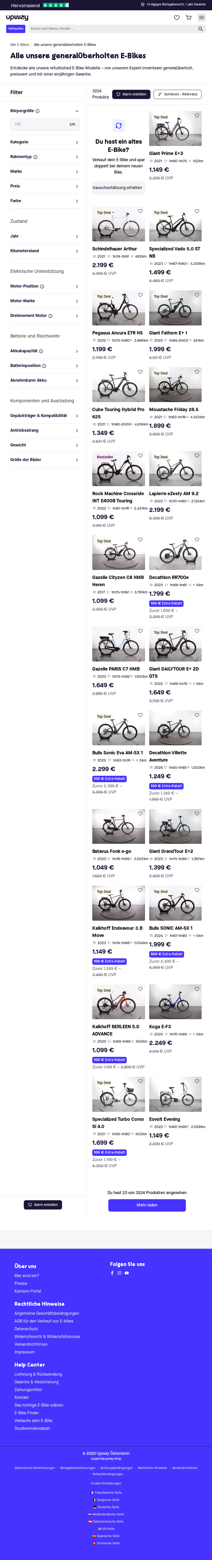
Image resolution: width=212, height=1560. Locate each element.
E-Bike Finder (26, 1413)
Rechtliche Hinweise (152, 1468)
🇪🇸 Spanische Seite (106, 1536)
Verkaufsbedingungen (107, 1474)
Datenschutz (26, 1329)
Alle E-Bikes (19, 45)
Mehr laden (147, 1205)
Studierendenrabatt (32, 1429)
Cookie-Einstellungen (106, 1483)
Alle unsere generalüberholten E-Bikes (65, 45)
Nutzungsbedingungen (117, 1468)
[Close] (110, 3)
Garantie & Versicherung (36, 1382)
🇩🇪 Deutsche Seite (106, 1507)
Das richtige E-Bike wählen (38, 1405)
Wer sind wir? (26, 1276)
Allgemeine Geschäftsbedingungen (46, 1314)
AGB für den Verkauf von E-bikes (43, 1321)
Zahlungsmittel (28, 1390)
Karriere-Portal (27, 1291)
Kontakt (21, 1398)
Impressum (24, 1352)
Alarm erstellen (46, 1205)
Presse (20, 1284)
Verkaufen (15, 28)
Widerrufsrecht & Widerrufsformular (47, 1337)
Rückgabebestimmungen (77, 1468)
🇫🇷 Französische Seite (106, 1492)
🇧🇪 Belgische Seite (106, 1500)
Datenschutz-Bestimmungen (35, 1468)
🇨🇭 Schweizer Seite (106, 1543)
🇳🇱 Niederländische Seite (106, 1514)
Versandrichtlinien (31, 1345)
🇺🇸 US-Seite (106, 1529)
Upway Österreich (113, 1454)
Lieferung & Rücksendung (38, 1375)
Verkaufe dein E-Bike (33, 1421)
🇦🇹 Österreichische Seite (106, 1521)
